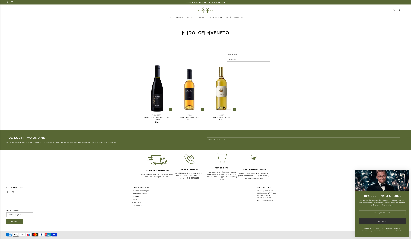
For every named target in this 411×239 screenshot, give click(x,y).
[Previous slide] (137, 2)
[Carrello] (403, 10)
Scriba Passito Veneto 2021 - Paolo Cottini (157, 118)
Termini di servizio (386, 231)
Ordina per (232, 54)
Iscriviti (14, 222)
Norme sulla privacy (369, 231)
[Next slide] (273, 2)
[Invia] (402, 139)
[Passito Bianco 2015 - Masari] (189, 89)
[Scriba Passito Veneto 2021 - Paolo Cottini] (157, 89)
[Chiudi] (405, 173)
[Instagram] (12, 2)
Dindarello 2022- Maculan (221, 117)
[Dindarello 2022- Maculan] (222, 89)
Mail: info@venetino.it (265, 200)
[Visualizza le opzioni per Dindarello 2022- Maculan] (234, 109)
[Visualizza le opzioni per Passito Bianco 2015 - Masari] (202, 109)
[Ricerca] (398, 10)
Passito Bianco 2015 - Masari (189, 117)
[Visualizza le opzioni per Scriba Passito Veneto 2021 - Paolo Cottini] (170, 109)
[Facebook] (7, 2)
